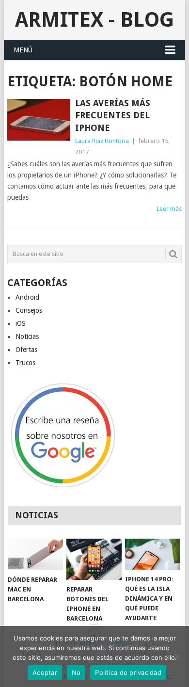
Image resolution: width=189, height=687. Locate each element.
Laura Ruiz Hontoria (102, 140)
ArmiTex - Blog (94, 20)
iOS (21, 323)
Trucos (25, 363)
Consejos (29, 310)
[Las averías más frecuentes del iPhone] (38, 120)
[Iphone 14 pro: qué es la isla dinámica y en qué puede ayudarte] (152, 554)
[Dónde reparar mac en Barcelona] (35, 555)
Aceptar (44, 672)
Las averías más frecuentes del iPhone (112, 115)
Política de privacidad (128, 672)
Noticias (27, 336)
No (76, 672)
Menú (23, 50)
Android (27, 297)
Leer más (169, 208)
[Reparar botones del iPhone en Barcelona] (94, 559)
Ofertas (26, 349)
